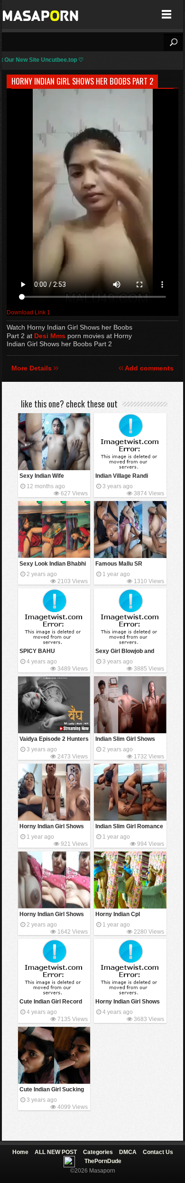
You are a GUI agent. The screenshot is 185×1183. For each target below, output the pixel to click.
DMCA (128, 1152)
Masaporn (41, 14)
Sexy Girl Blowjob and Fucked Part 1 (124, 652)
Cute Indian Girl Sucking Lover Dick (51, 1090)
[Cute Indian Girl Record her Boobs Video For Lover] (54, 967)
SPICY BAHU (37, 651)
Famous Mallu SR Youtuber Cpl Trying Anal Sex (128, 564)
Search (173, 42)
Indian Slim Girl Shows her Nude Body (125, 740)
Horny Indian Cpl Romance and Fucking (125, 915)
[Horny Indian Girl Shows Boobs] (54, 880)
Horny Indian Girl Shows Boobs (51, 915)
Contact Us (158, 1152)
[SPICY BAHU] (54, 616)
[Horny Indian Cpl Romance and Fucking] (130, 880)
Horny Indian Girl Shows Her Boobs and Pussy (127, 1002)
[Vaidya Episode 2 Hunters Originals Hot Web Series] (54, 704)
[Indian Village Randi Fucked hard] (130, 441)
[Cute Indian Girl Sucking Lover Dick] (54, 1055)
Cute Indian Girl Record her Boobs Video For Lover (50, 1002)
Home (20, 1152)
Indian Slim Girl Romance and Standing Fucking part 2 (129, 827)
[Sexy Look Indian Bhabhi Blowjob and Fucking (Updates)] (54, 529)
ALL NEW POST (56, 1152)
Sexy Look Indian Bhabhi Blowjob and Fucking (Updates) (52, 564)
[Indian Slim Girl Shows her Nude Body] (130, 704)
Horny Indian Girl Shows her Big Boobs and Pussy (53, 827)
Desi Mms (49, 336)
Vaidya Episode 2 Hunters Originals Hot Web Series (54, 740)
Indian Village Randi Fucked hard (121, 477)
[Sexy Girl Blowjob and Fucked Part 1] (130, 616)
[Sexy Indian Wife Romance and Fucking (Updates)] (54, 441)
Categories (98, 1152)
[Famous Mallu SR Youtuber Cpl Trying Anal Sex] (130, 529)
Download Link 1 (28, 312)
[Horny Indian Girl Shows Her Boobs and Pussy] (130, 967)
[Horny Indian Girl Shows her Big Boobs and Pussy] (54, 792)
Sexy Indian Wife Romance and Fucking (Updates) (49, 477)
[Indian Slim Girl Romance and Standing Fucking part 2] (130, 792)
